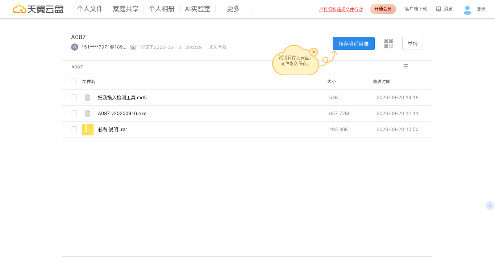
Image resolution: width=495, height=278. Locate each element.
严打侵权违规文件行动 (341, 9)
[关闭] (314, 52)
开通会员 (383, 9)
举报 (413, 44)
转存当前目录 (353, 44)
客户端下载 (416, 9)
